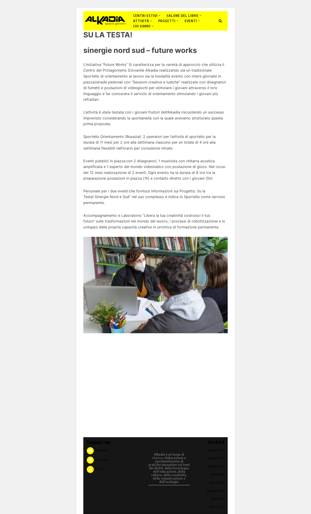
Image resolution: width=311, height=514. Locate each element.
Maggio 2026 (216, 466)
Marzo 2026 (216, 482)
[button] (159, 15)
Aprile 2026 (217, 474)
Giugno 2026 (216, 458)
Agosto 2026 (216, 450)
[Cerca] (220, 21)
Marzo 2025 (217, 507)
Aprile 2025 (217, 499)
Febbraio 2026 (215, 491)
